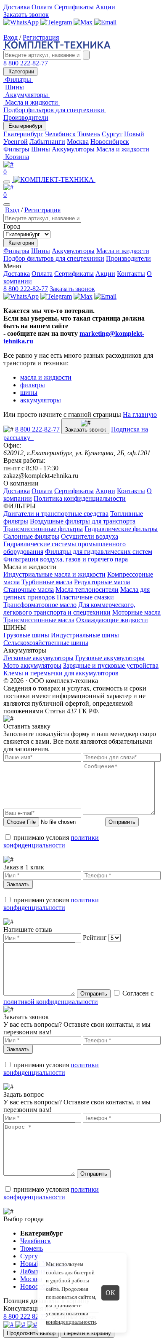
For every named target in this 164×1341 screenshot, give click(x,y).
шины (28, 392)
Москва (78, 141)
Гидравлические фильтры (121, 528)
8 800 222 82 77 (25, 1316)
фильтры (32, 385)
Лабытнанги (47, 141)
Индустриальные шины (85, 635)
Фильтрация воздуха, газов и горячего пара (65, 559)
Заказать (18, 884)
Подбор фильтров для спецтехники (53, 258)
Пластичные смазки (85, 597)
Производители (25, 117)
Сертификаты (74, 7)
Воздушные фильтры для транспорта (82, 521)
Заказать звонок (26, 14)
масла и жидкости (45, 377)
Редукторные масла (102, 582)
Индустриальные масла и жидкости (54, 574)
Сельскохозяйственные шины (45, 642)
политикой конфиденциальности (50, 1001)
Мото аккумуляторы (32, 665)
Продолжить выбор (31, 1333)
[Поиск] (86, 55)
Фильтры (16, 149)
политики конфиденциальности (51, 841)
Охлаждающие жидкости (112, 619)
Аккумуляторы (73, 149)
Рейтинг (95, 937)
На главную (140, 414)
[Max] (84, 22)
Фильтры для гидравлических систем (98, 551)
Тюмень (88, 134)
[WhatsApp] (21, 22)
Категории (20, 71)
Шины (40, 149)
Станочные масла (28, 589)
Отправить (121, 822)
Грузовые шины (26, 635)
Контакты (131, 273)
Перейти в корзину (87, 1333)
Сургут (112, 134)
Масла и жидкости (122, 149)
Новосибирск (109, 141)
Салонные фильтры (31, 536)
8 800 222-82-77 (25, 63)
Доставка (16, 7)
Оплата (42, 7)
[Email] (105, 22)
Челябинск (60, 134)
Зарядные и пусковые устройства (111, 665)
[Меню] (6, 182)
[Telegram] (57, 22)
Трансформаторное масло (40, 604)
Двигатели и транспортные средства (55, 513)
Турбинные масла (46, 582)
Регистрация (41, 37)
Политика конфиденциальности (80, 498)
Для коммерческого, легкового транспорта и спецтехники (69, 608)
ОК (110, 1292)
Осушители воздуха (89, 536)
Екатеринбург (25, 126)
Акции (105, 7)
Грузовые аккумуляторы (110, 657)
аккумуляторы (40, 400)
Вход (10, 37)
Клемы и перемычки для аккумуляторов (61, 673)
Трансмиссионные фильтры (43, 528)
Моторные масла (136, 612)
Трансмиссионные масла (38, 619)
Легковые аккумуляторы (38, 657)
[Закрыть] (6, 204)
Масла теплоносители (87, 589)
